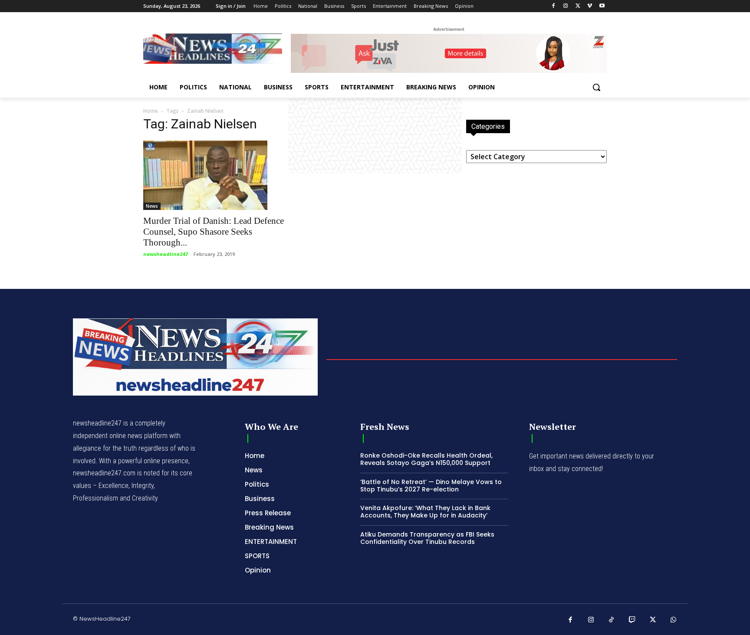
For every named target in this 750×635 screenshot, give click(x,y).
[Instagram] (566, 6)
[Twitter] (578, 6)
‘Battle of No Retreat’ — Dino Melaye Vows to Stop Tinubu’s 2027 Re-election (431, 486)
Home (150, 111)
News (152, 206)
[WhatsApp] (673, 620)
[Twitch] (632, 620)
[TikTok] (611, 620)
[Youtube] (602, 6)
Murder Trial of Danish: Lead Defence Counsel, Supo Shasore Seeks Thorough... (213, 232)
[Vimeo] (590, 6)
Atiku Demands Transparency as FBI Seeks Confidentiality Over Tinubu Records (427, 538)
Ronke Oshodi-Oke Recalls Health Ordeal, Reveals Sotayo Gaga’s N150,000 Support (426, 459)
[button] (596, 87)
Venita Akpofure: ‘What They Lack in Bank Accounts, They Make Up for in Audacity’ (425, 512)
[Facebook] (554, 6)
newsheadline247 (165, 254)
